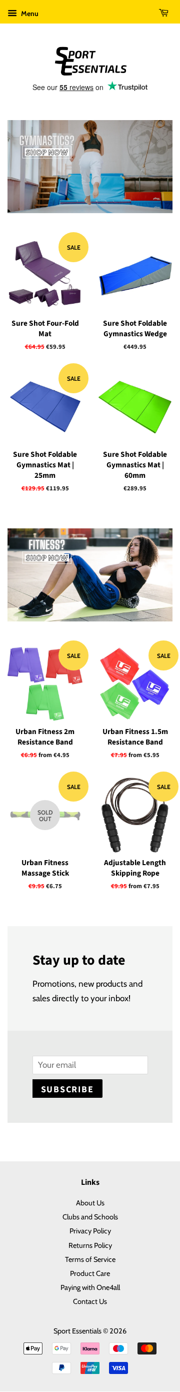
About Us (90, 1202)
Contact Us (90, 1301)
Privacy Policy (90, 1230)
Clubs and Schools (90, 1216)
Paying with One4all (90, 1287)
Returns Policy (90, 1245)
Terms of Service (90, 1259)
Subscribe (67, 1089)
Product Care (90, 1273)
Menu (29, 13)
